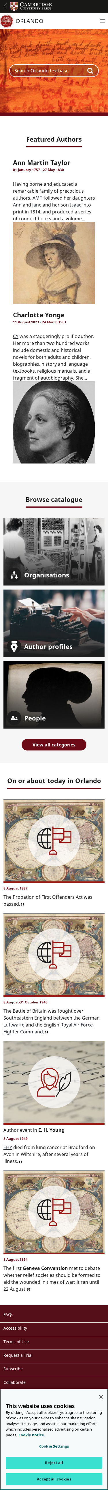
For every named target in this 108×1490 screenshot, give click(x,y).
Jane (36, 205)
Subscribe (13, 1368)
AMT (37, 198)
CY (15, 336)
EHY (7, 1147)
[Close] (101, 1396)
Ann (17, 205)
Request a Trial (18, 1355)
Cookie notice (31, 1435)
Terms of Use (16, 1341)
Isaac (75, 205)
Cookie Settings (54, 1446)
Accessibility (15, 1328)
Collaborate (14, 1382)
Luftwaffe (13, 1025)
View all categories (54, 745)
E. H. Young (51, 1130)
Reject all (54, 1462)
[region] (54, 1439)
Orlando (29, 21)
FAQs (8, 1314)
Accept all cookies (54, 1479)
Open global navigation (5, 6)
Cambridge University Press (31, 6)
